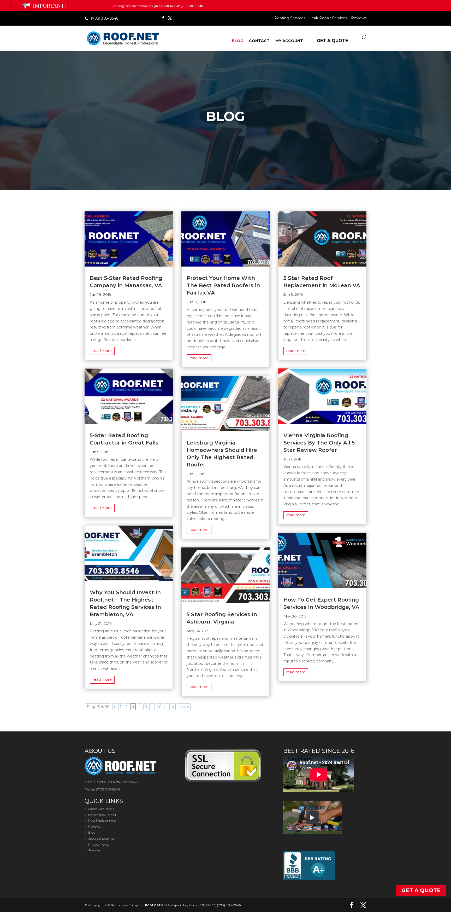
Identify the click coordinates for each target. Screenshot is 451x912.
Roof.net (153, 905)
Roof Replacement (102, 820)
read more (102, 350)
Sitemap (94, 850)
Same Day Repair (101, 809)
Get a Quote (332, 40)
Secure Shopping (101, 838)
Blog (237, 41)
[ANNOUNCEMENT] (26, 6)
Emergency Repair (102, 815)
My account (289, 41)
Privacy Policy (99, 844)
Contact (259, 41)
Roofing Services (289, 18)
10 (159, 707)
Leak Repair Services (328, 18)
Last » (183, 707)
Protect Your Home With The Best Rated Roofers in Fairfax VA (223, 285)
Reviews (358, 18)
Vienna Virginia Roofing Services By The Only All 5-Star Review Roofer (320, 442)
